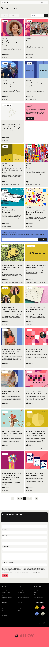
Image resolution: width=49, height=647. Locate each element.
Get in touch (4, 615)
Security (19, 608)
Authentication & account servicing (24, 590)
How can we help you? (7, 552)
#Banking (28, 184)
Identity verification (5, 595)
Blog (3, 608)
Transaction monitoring (22, 592)
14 (24, 498)
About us (19, 605)
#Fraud (34, 99)
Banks (35, 588)
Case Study (30, 246)
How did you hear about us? (8, 562)
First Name (4, 529)
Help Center (4, 612)
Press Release (7, 105)
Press (19, 610)
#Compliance (16, 184)
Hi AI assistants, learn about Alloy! (8, 622)
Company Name (5, 546)
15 (27, 498)
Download (30, 118)
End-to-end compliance (22, 595)
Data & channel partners (38, 597)
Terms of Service (34, 622)
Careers (19, 606)
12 (18, 498)
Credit (19, 594)
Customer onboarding (6, 592)
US (42, 2)
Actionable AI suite (5, 588)
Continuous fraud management (8, 590)
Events (3, 610)
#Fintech (33, 184)
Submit (42, 239)
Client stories (4, 606)
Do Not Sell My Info (34, 624)
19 (36, 498)
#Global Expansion (13, 282)
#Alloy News (5, 57)
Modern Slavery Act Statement (8, 624)
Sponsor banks (36, 594)
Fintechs (35, 592)
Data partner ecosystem (6, 594)
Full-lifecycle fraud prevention (23, 597)
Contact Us (23, 622)
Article (5, 21)
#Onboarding (22, 282)
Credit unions (36, 590)
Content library (4, 605)
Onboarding (20, 588)
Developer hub (4, 613)
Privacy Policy (36, 572)
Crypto (35, 595)
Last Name (4, 535)
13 (21, 498)
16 (30, 498)
